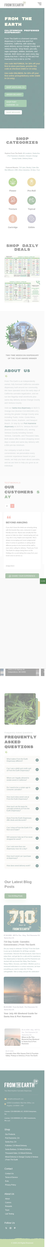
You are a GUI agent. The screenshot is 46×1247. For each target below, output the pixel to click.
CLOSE (43, 581)
